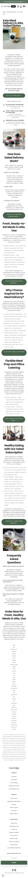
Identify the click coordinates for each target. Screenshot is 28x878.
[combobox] (25, 6)
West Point (14, 722)
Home (4, 12)
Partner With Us (14, 813)
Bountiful (14, 653)
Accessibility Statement (14, 848)
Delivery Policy (14, 838)
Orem (14, 692)
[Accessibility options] (2, 875)
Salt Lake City (14, 703)
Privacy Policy (14, 835)
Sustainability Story (14, 789)
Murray (14, 683)
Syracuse (14, 711)
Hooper (14, 668)
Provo (14, 696)
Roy (14, 701)
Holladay (14, 666)
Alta (14, 647)
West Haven (14, 718)
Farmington (14, 660)
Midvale (13, 679)
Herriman (14, 662)
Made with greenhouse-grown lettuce (13, 1)
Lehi (14, 675)
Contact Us (14, 829)
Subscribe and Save (14, 785)
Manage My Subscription (14, 801)
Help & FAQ (14, 823)
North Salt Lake (14, 688)
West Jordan (14, 720)
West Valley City (14, 724)
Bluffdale (14, 651)
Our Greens (14, 779)
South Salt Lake (14, 709)
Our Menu (14, 776)
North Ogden (14, 686)
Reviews (14, 804)
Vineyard (14, 716)
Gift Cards (14, 810)
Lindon (14, 677)
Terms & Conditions (14, 841)
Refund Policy (14, 844)
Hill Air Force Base (14, 664)
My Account (14, 798)
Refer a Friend (14, 807)
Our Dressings (14, 782)
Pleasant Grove (14, 694)
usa (18, 12)
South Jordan (14, 707)
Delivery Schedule (14, 832)
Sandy (14, 705)
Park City (14, 729)
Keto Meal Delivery (11, 12)
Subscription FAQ (14, 826)
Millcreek (14, 681)
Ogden (14, 690)
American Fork (14, 649)
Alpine (14, 645)
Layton (14, 673)
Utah (21, 12)
